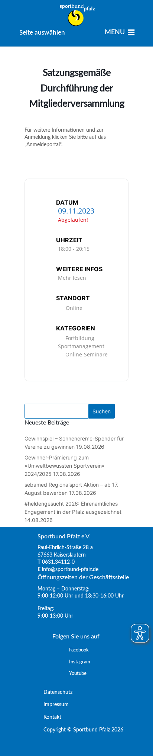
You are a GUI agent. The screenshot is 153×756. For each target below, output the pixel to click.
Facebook (79, 650)
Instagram (79, 662)
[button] (42, 32)
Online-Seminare (86, 354)
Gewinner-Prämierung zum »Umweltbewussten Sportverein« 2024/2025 (65, 465)
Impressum (53, 704)
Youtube (78, 673)
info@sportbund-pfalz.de (70, 569)
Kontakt (49, 717)
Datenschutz (55, 692)
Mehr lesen (72, 277)
